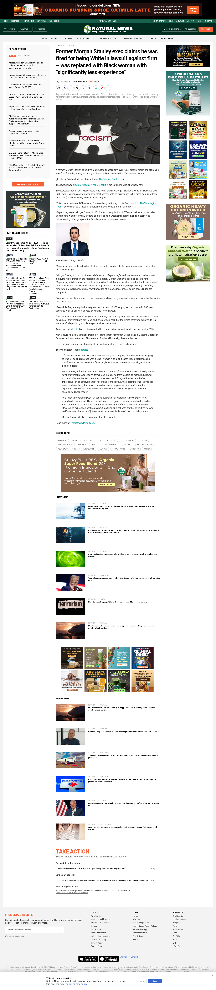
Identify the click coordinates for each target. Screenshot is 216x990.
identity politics (134, 94)
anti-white (66, 94)
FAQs (199, 21)
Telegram (177, 923)
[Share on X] (77, 88)
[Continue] (60, 930)
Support (94, 926)
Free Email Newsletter (100, 923)
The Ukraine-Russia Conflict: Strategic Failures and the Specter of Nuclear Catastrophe (27, 167)
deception (95, 94)
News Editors (78, 81)
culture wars (84, 94)
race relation (122, 97)
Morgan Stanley (88, 97)
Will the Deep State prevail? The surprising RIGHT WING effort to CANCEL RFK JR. (124, 731)
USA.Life (176, 946)
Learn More (139, 981)
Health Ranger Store (141, 923)
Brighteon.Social (179, 919)
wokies (59, 99)
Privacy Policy (97, 943)
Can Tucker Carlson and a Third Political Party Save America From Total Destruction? (39, 305)
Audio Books (54, 21)
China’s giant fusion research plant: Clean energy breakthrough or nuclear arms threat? (123, 555)
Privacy (66, 967)
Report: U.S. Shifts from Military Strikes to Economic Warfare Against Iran (27, 107)
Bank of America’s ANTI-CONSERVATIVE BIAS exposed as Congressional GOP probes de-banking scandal (122, 780)
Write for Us (96, 929)
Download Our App (176, 21)
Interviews (41, 21)
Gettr (175, 933)
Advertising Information (100, 936)
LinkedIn (73, 329)
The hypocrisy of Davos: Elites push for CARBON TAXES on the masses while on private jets (123, 756)
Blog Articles (138, 936)
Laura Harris (104, 575)
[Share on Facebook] (71, 88)
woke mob (155, 97)
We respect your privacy (14, 936)
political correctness (106, 97)
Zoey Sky (102, 599)
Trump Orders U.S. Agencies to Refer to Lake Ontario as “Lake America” (27, 76)
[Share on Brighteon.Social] (59, 88)
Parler (175, 926)
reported (82, 349)
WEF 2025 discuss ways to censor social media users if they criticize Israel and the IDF (122, 828)
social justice (143, 97)
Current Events (70, 46)
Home (5, 21)
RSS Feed (136, 940)
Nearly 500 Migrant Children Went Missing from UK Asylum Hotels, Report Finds (27, 143)
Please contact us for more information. (72, 893)
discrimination (111, 94)
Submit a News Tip (98, 940)
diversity (123, 94)
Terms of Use (96, 946)
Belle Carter (104, 623)
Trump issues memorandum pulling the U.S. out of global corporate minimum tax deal (124, 579)
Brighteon (15, 21)
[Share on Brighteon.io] (65, 88)
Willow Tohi (103, 527)
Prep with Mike (28, 21)
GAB (174, 943)
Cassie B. (103, 503)
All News (136, 919)
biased (75, 94)
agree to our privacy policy (73, 984)
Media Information (98, 933)
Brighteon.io (178, 916)
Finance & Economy (109, 38)
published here (89, 971)
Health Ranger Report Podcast (145, 926)
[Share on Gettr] (102, 88)
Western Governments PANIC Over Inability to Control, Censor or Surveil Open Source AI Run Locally (16, 306)
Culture (68, 38)
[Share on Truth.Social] (90, 88)
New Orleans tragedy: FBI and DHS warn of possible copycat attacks (118, 602)
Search (210, 21)
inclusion (146, 94)
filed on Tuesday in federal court (89, 185)
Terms (73, 967)
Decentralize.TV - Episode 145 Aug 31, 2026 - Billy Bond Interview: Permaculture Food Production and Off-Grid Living (16, 264)
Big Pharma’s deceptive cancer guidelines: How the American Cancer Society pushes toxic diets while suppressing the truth (26, 120)
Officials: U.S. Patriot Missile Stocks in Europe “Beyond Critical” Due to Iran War (26, 97)
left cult (76, 97)
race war (133, 97)
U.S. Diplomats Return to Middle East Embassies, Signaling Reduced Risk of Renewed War (26, 155)
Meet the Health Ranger (101, 919)
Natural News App (140, 929)
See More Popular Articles (28, 184)
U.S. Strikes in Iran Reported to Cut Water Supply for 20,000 (25, 85)
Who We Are (96, 916)
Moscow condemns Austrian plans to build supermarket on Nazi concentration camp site (26, 65)
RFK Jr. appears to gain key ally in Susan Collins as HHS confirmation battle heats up (123, 804)
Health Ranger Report (17, 233)
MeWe (175, 940)
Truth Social (178, 929)
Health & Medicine (85, 38)
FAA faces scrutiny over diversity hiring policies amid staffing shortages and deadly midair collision (121, 627)
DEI (102, 94)
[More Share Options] (108, 88)
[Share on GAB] (96, 88)
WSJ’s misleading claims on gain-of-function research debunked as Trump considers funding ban (121, 507)
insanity (154, 94)
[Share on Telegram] (84, 88)
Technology (167, 38)
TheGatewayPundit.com (111, 179)
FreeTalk (176, 936)
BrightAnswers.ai (158, 21)
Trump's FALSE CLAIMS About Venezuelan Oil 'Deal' (38, 261)
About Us (190, 21)
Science (152, 38)
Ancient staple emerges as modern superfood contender (25, 131)
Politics (55, 38)
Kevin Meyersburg (64, 97)
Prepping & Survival (133, 38)
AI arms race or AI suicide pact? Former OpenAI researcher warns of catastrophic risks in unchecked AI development (123, 531)
